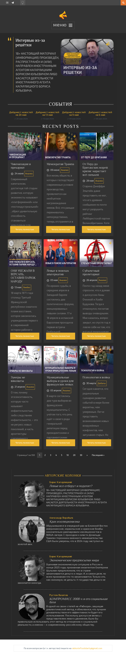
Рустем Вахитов (58, 595)
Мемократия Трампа (60, 164)
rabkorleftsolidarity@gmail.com (87, 648)
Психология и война (96, 377)
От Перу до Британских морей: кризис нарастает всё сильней (95, 169)
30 (81, 455)
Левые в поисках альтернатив (58, 272)
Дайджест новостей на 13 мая (47, 113)
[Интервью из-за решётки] (87, 57)
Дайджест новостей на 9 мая (74, 113)
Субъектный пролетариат (91, 272)
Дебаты (102, 383)
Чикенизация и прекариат (21, 165)
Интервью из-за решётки (30, 42)
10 (68, 455)
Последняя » (98, 455)
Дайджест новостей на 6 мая (100, 113)
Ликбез (26, 287)
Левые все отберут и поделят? (70, 486)
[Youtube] (7, 2)
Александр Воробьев (61, 517)
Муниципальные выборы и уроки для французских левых (60, 381)
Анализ (29, 173)
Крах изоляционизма (64, 521)
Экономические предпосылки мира (74, 560)
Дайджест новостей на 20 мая (21, 113)
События (61, 104)
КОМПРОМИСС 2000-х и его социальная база (78, 600)
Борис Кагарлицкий (60, 482)
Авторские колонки (63, 475)
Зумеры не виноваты (18, 379)
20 (74, 455)
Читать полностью (25, 229)
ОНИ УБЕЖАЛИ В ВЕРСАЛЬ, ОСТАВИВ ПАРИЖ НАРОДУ (23, 276)
